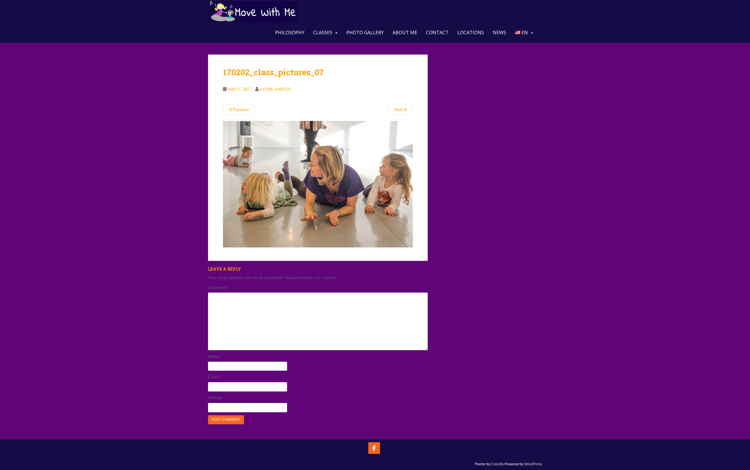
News (499, 32)
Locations (470, 32)
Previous (240, 109)
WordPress (533, 464)
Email (214, 377)
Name (215, 356)
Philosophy (289, 32)
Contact (437, 32)
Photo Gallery (365, 32)
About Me (405, 32)
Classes (322, 32)
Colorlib (497, 464)
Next (399, 109)
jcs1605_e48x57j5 (275, 89)
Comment (218, 287)
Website (215, 397)
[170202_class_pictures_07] (318, 184)
